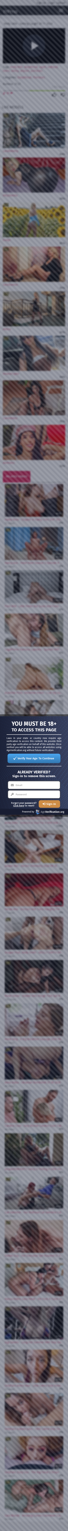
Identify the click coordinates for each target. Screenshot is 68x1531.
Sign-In (51, 804)
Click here (18, 805)
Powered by (28, 811)
